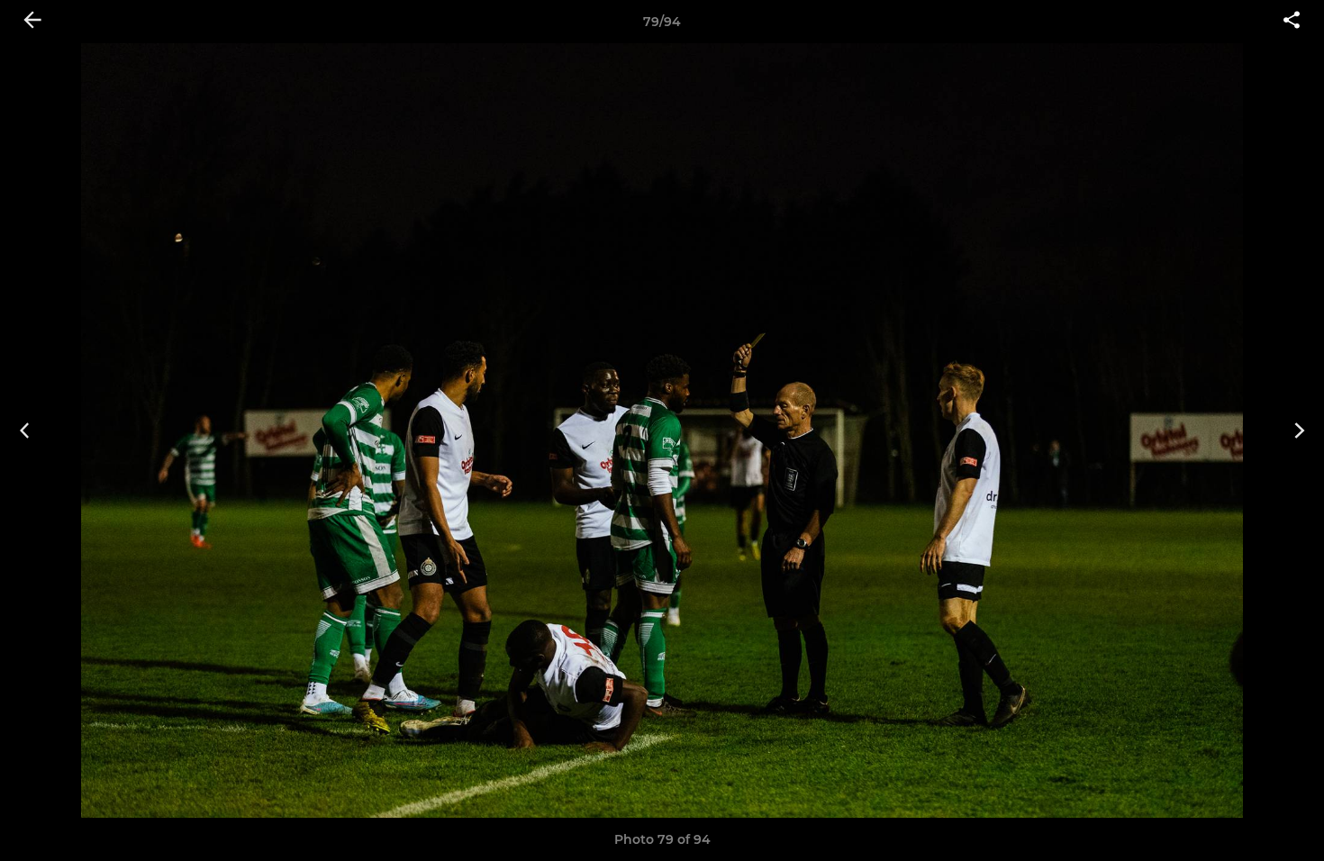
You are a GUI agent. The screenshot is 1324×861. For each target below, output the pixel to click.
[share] (1291, 21)
